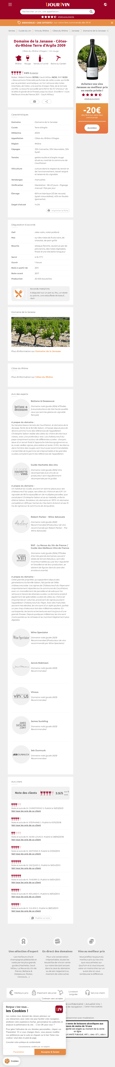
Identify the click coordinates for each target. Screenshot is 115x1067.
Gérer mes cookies (93, 1007)
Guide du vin (25, 31)
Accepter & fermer (50, 1052)
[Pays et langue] (105, 4)
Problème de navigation (69, 1006)
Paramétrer (18, 1052)
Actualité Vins (93, 1004)
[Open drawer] (10, 4)
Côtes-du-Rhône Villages (34, 51)
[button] (11, 1061)
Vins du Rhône (42, 31)
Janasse (75, 31)
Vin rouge (54, 51)
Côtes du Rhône (60, 31)
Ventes (11, 31)
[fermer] (112, 22)
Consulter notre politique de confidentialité (23, 1042)
